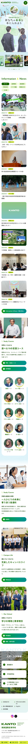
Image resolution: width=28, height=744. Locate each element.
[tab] (11, 69)
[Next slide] (19, 69)
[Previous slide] (9, 69)
